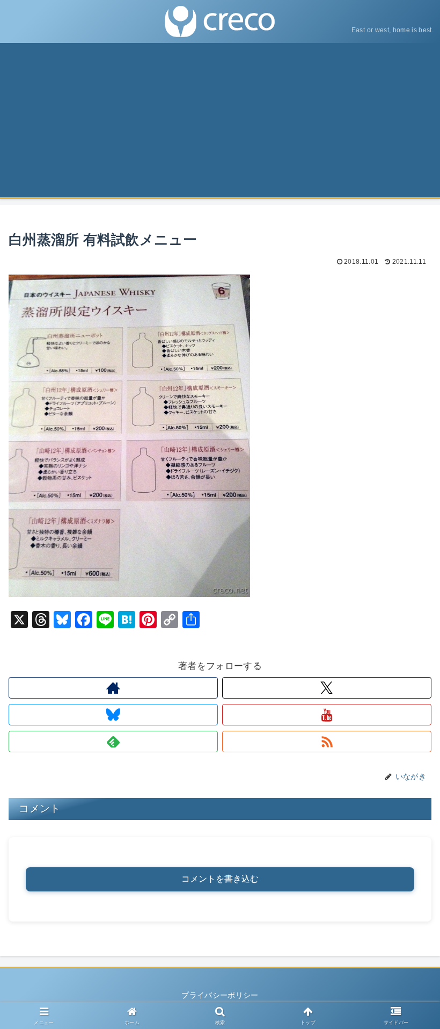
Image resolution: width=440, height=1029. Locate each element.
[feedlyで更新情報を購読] (113, 741)
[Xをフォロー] (326, 688)
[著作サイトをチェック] (113, 688)
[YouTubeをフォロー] (326, 714)
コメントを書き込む (220, 878)
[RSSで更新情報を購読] (326, 741)
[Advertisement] (220, 123)
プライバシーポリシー (219, 995)
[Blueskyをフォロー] (113, 714)
